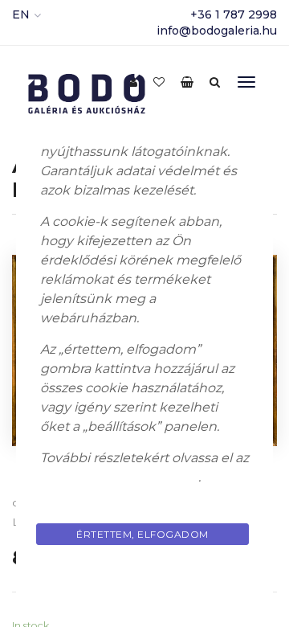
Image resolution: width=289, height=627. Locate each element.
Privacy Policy (144, 572)
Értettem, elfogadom (142, 534)
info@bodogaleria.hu (217, 30)
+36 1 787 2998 (233, 14)
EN (21, 14)
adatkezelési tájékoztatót (119, 477)
